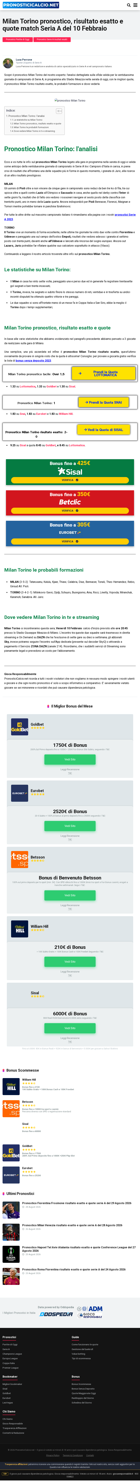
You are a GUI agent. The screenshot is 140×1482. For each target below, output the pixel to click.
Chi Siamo (8, 1419)
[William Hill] (17, 940)
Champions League (12, 1353)
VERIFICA (68, 480)
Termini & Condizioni (73, 1455)
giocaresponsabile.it (123, 1473)
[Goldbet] (17, 738)
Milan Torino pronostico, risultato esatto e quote (37, 123)
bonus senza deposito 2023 (33, 360)
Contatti (90, 1455)
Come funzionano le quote (85, 1344)
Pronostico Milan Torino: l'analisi (27, 116)
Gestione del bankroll (82, 1349)
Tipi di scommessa (81, 1358)
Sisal (72, 386)
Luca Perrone (24, 59)
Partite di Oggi (10, 1344)
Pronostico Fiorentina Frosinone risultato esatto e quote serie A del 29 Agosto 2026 (76, 1203)
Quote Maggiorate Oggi (84, 1393)
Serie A (6, 1349)
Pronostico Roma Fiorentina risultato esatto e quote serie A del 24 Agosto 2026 (73, 1269)
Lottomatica (28, 386)
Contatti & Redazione (13, 1432)
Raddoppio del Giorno (83, 1398)
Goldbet (51, 386)
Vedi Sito (70, 759)
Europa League (10, 1358)
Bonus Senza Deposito (83, 1388)
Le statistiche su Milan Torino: (28, 120)
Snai (22, 413)
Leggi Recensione (70, 769)
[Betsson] (17, 871)
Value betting (78, 1353)
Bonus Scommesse (81, 1384)
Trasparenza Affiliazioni (14, 1428)
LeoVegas (8, 1402)
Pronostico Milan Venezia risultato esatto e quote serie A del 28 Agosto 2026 (72, 1225)
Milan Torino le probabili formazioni (31, 127)
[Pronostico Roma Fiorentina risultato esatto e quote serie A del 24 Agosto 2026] (11, 1284)
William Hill (66, 413)
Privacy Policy (52, 1455)
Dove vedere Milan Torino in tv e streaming (34, 131)
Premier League (10, 1367)
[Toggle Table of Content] (57, 111)
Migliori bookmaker (12, 1384)
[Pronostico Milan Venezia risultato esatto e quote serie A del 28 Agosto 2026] (11, 1239)
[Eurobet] (17, 805)
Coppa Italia (9, 1363)
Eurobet (41, 413)
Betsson (38, 857)
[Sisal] (17, 1007)
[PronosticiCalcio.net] (31, 5)
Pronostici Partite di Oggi (17, 39)
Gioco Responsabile (13, 1423)
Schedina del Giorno (82, 1402)
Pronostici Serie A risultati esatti (52, 39)
